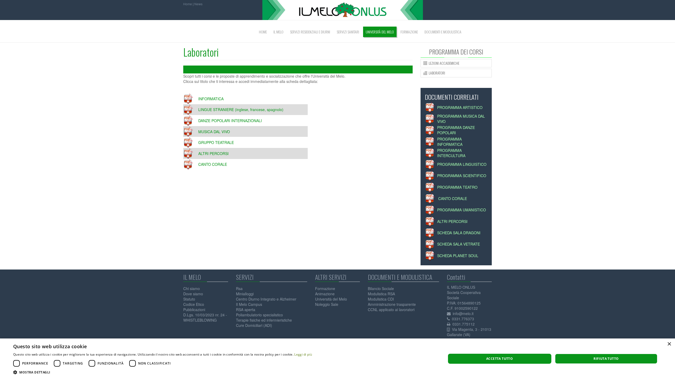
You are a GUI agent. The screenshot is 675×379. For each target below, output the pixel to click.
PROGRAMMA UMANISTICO (461, 209)
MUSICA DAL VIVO (214, 131)
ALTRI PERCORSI (213, 153)
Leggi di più (303, 354)
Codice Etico (193, 304)
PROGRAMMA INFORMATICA (449, 141)
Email (405, 69)
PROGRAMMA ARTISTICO (460, 107)
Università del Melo (331, 299)
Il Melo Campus (249, 304)
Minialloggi (245, 293)
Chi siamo (191, 288)
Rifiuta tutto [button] (606, 358)
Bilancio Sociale (381, 288)
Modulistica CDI (381, 299)
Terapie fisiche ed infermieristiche (264, 320)
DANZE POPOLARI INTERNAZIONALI (230, 120)
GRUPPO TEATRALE (216, 142)
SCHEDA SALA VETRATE (458, 244)
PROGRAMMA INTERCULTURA (451, 153)
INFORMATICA (211, 98)
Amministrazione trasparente (392, 304)
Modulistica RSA (381, 293)
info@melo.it (463, 313)
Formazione (325, 288)
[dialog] (337, 358)
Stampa (387, 69)
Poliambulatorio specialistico (259, 314)
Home (187, 4)
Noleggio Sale (326, 304)
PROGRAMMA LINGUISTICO (461, 164)
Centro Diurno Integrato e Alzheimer (266, 299)
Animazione (325, 293)
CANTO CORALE (212, 164)
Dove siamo (193, 293)
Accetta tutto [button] (499, 358)
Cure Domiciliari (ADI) (254, 325)
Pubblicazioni (194, 309)
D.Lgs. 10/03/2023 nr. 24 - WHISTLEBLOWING (205, 317)
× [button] (669, 344)
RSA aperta (245, 309)
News (198, 4)
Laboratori (201, 51)
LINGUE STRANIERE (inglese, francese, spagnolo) (240, 109)
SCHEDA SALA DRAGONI (458, 232)
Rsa (239, 288)
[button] (162, 372)
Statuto (189, 299)
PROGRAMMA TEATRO (457, 187)
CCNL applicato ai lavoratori (391, 309)
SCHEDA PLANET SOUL (457, 255)
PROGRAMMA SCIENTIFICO (461, 175)
